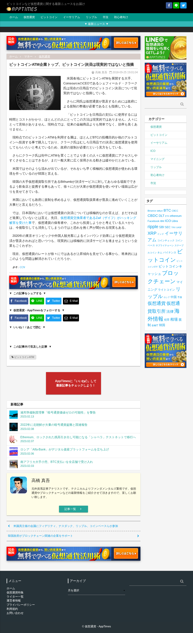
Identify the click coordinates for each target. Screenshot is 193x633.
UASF (179, 227)
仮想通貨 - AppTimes (98, 626)
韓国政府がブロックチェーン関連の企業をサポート (40, 535)
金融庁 (155, 325)
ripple (153, 226)
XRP (152, 233)
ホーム (13, 17)
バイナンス (169, 252)
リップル (91, 17)
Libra (175, 220)
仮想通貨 (29, 17)
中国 (174, 297)
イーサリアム (71, 17)
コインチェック (166, 240)
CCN (22, 267)
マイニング (157, 159)
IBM (162, 221)
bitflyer (160, 211)
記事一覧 (73, 509)
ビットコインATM (24, 357)
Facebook (153, 221)
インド (160, 234)
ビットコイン (49, 17)
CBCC (175, 210)
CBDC (153, 216)
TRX (173, 227)
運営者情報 (14, 600)
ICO (152, 150)
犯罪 (166, 319)
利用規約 (12, 608)
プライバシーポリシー (21, 604)
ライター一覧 (15, 596)
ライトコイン (166, 289)
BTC (167, 210)
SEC (168, 227)
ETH (167, 216)
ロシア (167, 297)
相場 (174, 319)
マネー (28, 56)
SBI (161, 227)
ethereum (176, 215)
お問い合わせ (15, 613)
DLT (161, 216)
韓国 (162, 325)
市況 (105, 17)
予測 (179, 297)
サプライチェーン (165, 245)
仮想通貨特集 (15, 592)
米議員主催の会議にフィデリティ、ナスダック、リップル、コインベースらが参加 (65, 526)
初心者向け (121, 17)
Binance (152, 210)
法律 (170, 311)
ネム (159, 252)
